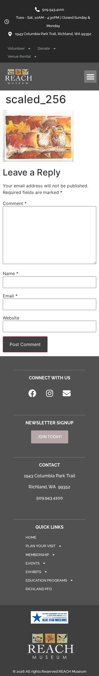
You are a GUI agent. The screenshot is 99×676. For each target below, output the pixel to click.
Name (10, 273)
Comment (15, 203)
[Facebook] (32, 393)
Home (31, 537)
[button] (90, 76)
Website (11, 318)
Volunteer (16, 48)
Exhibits (33, 572)
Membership (37, 555)
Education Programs (46, 580)
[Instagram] (49, 393)
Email (10, 296)
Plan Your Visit (41, 546)
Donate (44, 48)
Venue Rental (19, 56)
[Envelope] (67, 393)
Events (33, 563)
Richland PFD (39, 589)
